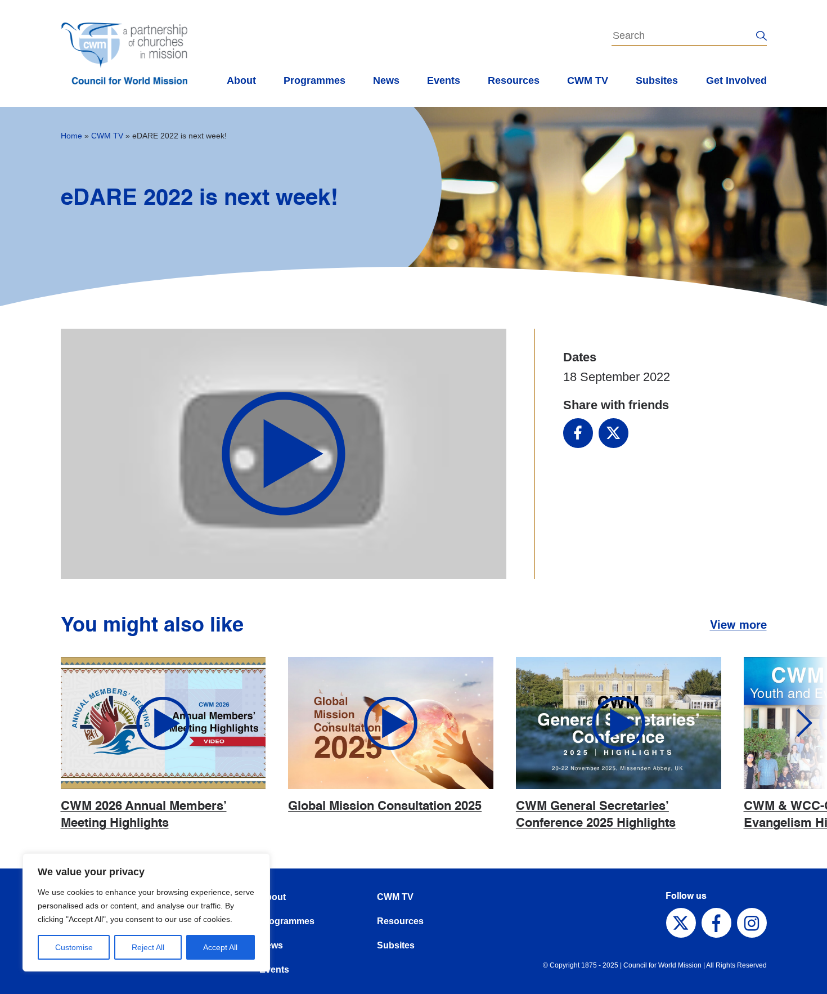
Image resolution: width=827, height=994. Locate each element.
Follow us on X (681, 923)
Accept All (220, 947)
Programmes (314, 80)
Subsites (657, 80)
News (386, 80)
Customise (74, 947)
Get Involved (736, 80)
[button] (796, 723)
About (241, 80)
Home (71, 135)
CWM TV (587, 80)
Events (443, 80)
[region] (146, 912)
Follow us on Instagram (752, 923)
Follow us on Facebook (716, 923)
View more (738, 626)
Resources (514, 80)
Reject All (148, 947)
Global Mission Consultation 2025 (385, 806)
